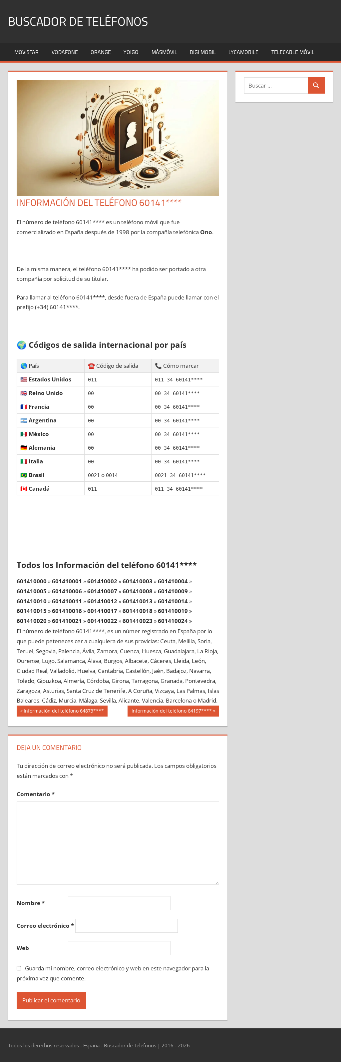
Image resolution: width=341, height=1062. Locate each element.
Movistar (26, 52)
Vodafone (65, 52)
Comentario (36, 794)
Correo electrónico (45, 925)
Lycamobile (243, 52)
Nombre (31, 903)
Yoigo (131, 52)
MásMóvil (164, 52)
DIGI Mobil (203, 52)
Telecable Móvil (292, 52)
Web (23, 948)
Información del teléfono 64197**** (171, 712)
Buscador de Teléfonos (78, 21)
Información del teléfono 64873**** (63, 712)
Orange (101, 52)
